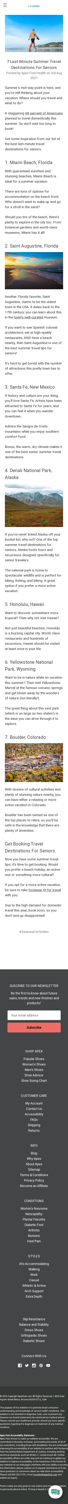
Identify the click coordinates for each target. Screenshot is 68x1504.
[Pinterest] (48, 945)
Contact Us (34, 1109)
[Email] (26, 945)
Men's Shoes (34, 1070)
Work (34, 1275)
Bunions (34, 1236)
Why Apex (34, 1159)
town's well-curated (28, 317)
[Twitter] (40, 945)
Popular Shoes (34, 1059)
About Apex (34, 1164)
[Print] (33, 945)
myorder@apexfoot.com (45, 1474)
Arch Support (34, 1291)
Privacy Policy (34, 1180)
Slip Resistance (34, 1319)
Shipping (34, 1125)
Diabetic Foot (34, 1225)
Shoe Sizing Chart (34, 1081)
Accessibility (34, 1114)
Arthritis (34, 1230)
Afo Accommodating (34, 1264)
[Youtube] (48, 1365)
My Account (34, 1103)
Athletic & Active (34, 1285)
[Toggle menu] (5, 5)
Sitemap (34, 1169)
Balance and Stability (34, 1324)
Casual (34, 1280)
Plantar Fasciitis (34, 1219)
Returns (34, 1130)
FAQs (34, 1120)
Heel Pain (34, 1241)
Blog (34, 1153)
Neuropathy (34, 1214)
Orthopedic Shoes (34, 1335)
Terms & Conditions (34, 1175)
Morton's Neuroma (34, 1208)
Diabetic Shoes (34, 1341)
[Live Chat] (55, 1492)
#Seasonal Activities (34, 932)
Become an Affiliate (34, 1186)
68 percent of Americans (44, 113)
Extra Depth (34, 1296)
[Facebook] (20, 945)
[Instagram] (34, 1365)
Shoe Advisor (34, 1075)
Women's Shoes (34, 1064)
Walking (34, 1269)
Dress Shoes (34, 1330)
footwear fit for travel (44, 890)
